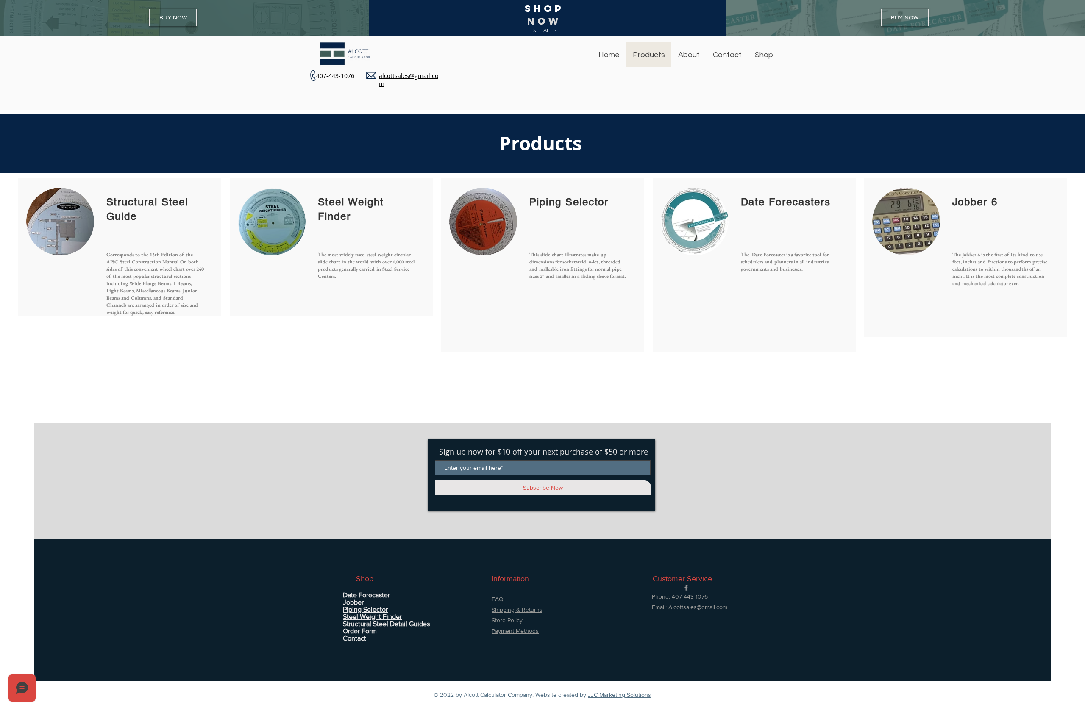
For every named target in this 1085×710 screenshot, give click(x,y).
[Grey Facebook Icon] (686, 587)
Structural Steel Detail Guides (386, 623)
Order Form (360, 631)
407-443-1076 (335, 76)
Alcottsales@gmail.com (697, 607)
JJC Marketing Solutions (619, 694)
